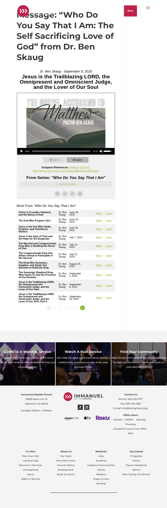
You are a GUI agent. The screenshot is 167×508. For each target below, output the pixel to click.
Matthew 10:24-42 (79, 167)
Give (117, 10)
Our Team (66, 456)
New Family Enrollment (136, 474)
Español (57, 10)
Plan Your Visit (30, 456)
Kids (101, 456)
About (70, 10)
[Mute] (101, 151)
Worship (101, 483)
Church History (66, 465)
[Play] (21, 151)
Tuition (136, 460)
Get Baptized (30, 469)
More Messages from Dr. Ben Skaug (54, 170)
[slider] (61, 151)
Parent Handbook (136, 465)
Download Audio (89, 170)
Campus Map (30, 460)
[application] (65, 151)
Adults (101, 469)
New (130, 10)
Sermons (104, 10)
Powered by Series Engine (103, 317)
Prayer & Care (101, 478)
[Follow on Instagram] (86, 407)
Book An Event (66, 474)
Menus (136, 469)
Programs (136, 456)
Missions (101, 474)
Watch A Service (30, 478)
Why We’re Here (66, 460)
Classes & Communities (101, 465)
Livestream (86, 10)
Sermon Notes (67, 184)
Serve (30, 474)
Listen (79, 159)
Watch (55, 159)
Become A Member (30, 465)
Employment (66, 469)
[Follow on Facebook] (80, 407)
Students (101, 460)
